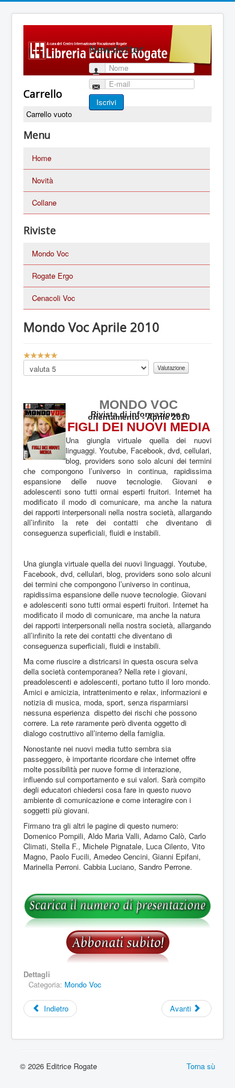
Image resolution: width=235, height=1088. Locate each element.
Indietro (55, 1008)
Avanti (181, 1008)
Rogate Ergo (52, 275)
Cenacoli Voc (53, 297)
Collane (44, 202)
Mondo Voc (50, 253)
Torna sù (201, 1066)
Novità (42, 180)
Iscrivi (106, 102)
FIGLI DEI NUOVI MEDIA (138, 427)
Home (41, 157)
